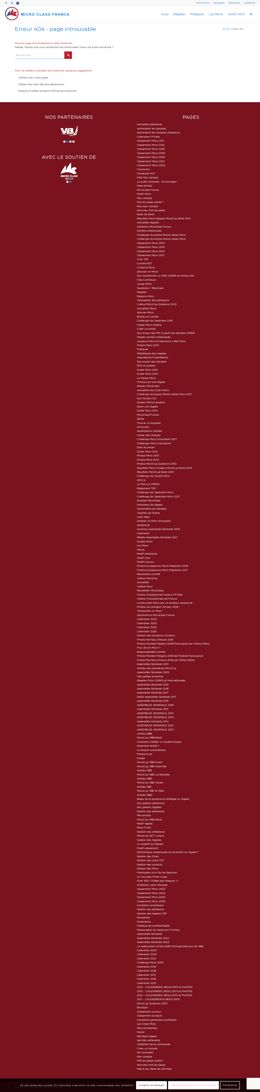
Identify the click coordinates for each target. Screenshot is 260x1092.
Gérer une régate (147, 406)
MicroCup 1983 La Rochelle (153, 774)
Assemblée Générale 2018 (152, 688)
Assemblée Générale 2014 (153, 721)
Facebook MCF (146, 173)
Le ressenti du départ (150, 844)
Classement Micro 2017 (151, 255)
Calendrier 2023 (147, 950)
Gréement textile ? (148, 745)
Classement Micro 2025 (151, 897)
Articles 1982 (144, 778)
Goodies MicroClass (148, 500)
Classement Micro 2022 (151, 165)
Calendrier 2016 (146, 978)
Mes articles (144, 815)
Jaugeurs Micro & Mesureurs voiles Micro (161, 341)
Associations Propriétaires (152, 357)
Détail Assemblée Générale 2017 (156, 696)
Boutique (142, 1007)
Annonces (143, 427)
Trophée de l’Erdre (148, 513)
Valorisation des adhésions (153, 300)
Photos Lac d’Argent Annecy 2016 (157, 606)
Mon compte (144, 198)
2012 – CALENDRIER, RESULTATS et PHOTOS (164, 995)
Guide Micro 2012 (147, 451)
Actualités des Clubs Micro (153, 390)
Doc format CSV (147, 398)
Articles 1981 (144, 786)
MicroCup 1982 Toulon (150, 782)
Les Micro (142, 545)
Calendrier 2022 (147, 954)
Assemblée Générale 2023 (153, 942)
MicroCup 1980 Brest (149, 819)
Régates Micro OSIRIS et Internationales (161, 680)
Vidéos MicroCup (147, 578)
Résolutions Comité (148, 574)
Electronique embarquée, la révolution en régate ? (168, 852)
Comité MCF (144, 263)
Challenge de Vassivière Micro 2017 (158, 496)
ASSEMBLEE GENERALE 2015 (155, 713)
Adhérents (249, 3)
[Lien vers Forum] (18, 3)
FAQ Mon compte (147, 177)
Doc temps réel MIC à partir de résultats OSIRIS (166, 333)
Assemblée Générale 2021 (152, 664)
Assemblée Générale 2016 (152, 700)
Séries (140, 418)
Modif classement (147, 848)
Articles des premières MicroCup (156, 668)
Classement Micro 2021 (151, 161)
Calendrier (143, 533)
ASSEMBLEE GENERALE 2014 (155, 717)
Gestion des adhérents (150, 811)
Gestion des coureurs (149, 864)
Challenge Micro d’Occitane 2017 (157, 439)
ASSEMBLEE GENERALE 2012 (155, 729)
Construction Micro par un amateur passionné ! (165, 602)
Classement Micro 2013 (151, 243)
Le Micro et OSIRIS (148, 484)
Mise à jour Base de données (154, 1068)
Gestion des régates (149, 840)
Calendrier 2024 (147, 619)
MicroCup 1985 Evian (149, 762)
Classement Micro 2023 (151, 889)
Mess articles (144, 185)
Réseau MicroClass (148, 386)
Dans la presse (146, 447)
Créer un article (146, 328)
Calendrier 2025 (147, 623)
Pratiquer (142, 349)
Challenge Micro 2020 (150, 962)
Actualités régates (148, 222)
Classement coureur (149, 1011)
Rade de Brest (145, 214)
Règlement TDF (146, 488)
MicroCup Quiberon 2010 (152, 1003)
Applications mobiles (149, 431)
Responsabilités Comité (151, 651)
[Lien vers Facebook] (6, 3)
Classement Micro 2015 (151, 251)
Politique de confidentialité (153, 925)
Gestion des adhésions (150, 909)
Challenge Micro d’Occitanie (154, 443)
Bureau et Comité (147, 316)
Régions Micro (145, 296)
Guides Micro (144, 541)
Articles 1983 (144, 770)
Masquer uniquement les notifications (193, 1085)
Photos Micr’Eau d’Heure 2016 (155, 639)
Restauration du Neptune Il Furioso (158, 929)
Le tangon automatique (151, 750)
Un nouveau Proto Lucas (152, 876)
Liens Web (143, 517)
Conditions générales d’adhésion (157, 1019)
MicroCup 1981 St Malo (150, 790)
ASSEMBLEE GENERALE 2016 (155, 705)
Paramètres (230, 1085)
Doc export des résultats (152, 361)
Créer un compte (147, 1048)
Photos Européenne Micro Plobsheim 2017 (162, 570)
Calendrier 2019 (146, 966)
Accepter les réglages (151, 1085)
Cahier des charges (148, 435)
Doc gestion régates (149, 807)
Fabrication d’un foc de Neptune (157, 872)
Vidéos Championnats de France (157, 598)
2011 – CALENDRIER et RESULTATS (158, 999)
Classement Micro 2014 (151, 247)
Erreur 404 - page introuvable (55, 29)
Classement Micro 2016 (151, 149)
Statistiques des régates (151, 353)
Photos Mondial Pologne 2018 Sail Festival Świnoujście (170, 655)
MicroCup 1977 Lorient (150, 835)
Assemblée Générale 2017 (152, 692)
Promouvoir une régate (151, 382)
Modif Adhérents (147, 553)
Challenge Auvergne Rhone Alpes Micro (161, 234)
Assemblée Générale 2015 (152, 709)
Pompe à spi (144, 754)
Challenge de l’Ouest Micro (153, 476)
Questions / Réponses (150, 288)
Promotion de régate (149, 504)
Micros (140, 549)
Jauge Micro (144, 283)
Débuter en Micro (147, 271)
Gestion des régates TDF (152, 913)
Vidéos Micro (144, 586)
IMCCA (141, 480)
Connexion (143, 169)
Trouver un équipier (149, 423)
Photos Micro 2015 (148, 345)
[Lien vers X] (12, 3)
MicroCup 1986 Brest (149, 737)
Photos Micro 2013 (148, 455)
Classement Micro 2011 (150, 140)
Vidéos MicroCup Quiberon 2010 (156, 304)
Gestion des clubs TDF (150, 860)
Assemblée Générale (149, 933)
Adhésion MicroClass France (154, 226)
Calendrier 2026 (147, 631)
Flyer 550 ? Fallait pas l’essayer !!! (157, 880)
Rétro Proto (144, 827)
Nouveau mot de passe (151, 1064)
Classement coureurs (149, 1015)
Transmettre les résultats (152, 508)
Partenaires (234, 3)
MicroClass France (148, 189)
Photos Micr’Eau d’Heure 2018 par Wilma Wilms (166, 660)
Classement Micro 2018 (151, 153)
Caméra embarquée (149, 230)
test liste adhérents (148, 1040)
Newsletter (219, 3)
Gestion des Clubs (148, 856)
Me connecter (145, 1052)
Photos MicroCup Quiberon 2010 (156, 463)
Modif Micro (144, 193)
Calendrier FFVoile (148, 136)
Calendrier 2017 (146, 974)
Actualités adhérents (149, 124)
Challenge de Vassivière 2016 (155, 320)
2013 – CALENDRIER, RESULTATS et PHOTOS (164, 991)
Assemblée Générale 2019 (152, 684)
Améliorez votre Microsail (152, 885)
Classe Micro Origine (149, 324)
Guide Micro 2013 (147, 410)
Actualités (143, 582)
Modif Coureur (145, 561)
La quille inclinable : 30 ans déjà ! (157, 181)
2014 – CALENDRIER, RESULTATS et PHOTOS (164, 987)
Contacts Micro (146, 267)
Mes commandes (147, 1028)
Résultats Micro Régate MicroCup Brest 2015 (164, 218)
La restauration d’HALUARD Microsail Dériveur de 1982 (170, 946)
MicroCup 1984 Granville (151, 766)
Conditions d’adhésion (150, 905)
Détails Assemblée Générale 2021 (157, 537)
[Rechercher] (251, 14)
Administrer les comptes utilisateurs (158, 132)
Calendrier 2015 (146, 983)
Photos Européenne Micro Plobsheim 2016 (162, 565)
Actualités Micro (146, 308)
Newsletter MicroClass (150, 590)
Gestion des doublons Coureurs (156, 635)
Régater (142, 292)
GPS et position (146, 365)
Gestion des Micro (147, 868)
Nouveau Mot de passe (151, 210)
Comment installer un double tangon (159, 741)
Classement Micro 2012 (151, 145)
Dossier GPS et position (151, 402)
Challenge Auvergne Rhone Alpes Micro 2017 (164, 394)
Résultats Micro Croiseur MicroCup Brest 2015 (164, 468)
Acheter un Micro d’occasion (154, 521)
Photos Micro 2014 (148, 459)
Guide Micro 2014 (147, 369)
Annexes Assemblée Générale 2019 (158, 529)
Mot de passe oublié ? (150, 202)
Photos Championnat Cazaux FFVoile (160, 594)
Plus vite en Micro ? (148, 647)
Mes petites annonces (150, 676)
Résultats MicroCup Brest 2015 (155, 472)
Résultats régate (147, 1036)
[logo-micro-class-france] (37, 14)
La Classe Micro (146, 378)
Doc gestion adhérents (150, 803)
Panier (141, 1032)
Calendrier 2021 (146, 958)
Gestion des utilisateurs (151, 831)
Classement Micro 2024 (151, 893)
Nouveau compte (147, 206)
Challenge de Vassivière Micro (155, 492)
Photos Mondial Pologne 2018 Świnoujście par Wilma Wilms (173, 643)
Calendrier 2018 (146, 970)
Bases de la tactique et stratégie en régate (163, 799)
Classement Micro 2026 (151, 901)
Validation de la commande (153, 1044)
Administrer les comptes (151, 128)
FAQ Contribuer (146, 279)
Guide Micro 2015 (147, 373)
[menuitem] (203, 3)
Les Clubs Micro (146, 1023)
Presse (141, 758)
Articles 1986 (144, 733)
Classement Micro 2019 (151, 157)
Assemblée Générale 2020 (153, 672)
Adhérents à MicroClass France (156, 615)
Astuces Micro (145, 312)
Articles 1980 (144, 795)
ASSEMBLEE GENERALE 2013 (155, 725)
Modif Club (143, 557)
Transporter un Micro (149, 610)
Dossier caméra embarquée (154, 337)
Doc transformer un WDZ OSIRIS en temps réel (165, 275)
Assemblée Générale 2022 (153, 938)
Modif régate (145, 823)
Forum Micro (202, 3)
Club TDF (142, 259)
